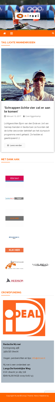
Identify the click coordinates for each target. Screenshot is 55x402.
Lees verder (16, 145)
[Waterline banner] (14, 198)
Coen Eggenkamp (33, 116)
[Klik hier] (14, 218)
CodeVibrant (27, 399)
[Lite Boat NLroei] (41, 265)
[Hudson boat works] (14, 280)
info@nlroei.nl (38, 358)
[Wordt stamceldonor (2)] (14, 179)
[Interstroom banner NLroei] (14, 265)
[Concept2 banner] (14, 237)
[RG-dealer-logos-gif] (14, 250)
